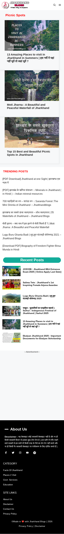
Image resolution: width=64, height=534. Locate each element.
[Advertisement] (32, 385)
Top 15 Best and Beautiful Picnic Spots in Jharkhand (28, 153)
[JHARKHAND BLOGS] (15, 5)
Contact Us (8, 509)
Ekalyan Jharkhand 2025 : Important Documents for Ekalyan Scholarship (42, 337)
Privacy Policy (10, 513)
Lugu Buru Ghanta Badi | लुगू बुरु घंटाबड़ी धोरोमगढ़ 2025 (39, 297)
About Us (7, 499)
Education (8, 484)
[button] (54, 5)
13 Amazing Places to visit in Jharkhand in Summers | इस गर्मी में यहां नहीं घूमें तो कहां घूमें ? (30, 58)
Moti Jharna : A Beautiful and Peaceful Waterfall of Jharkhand (28, 106)
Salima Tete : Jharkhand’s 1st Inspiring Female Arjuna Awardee (40, 283)
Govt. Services (10, 480)
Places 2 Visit (9, 475)
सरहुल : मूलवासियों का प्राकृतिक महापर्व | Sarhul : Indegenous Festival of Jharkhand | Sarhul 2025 (39, 310)
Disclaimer (8, 504)
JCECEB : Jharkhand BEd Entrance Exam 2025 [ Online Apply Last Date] (42, 270)
